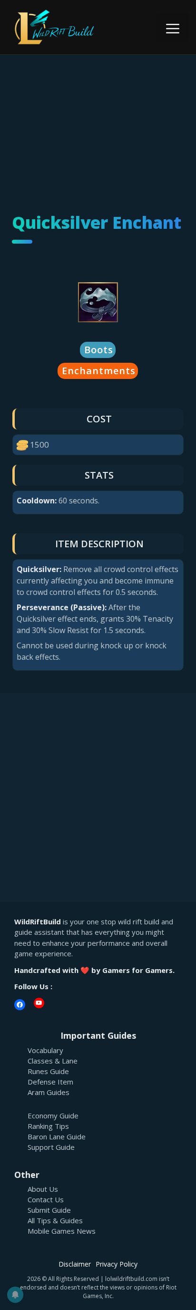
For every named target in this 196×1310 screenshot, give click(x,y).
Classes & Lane (53, 1060)
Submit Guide (49, 1210)
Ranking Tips (48, 1126)
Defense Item (50, 1081)
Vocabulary (45, 1050)
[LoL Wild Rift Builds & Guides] (66, 26)
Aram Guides (48, 1092)
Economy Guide (53, 1115)
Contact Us (46, 1199)
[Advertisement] (98, 123)
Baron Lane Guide (57, 1136)
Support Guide (51, 1147)
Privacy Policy (116, 1264)
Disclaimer (75, 1264)
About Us (43, 1189)
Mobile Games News (62, 1231)
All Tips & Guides (55, 1220)
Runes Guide (48, 1071)
